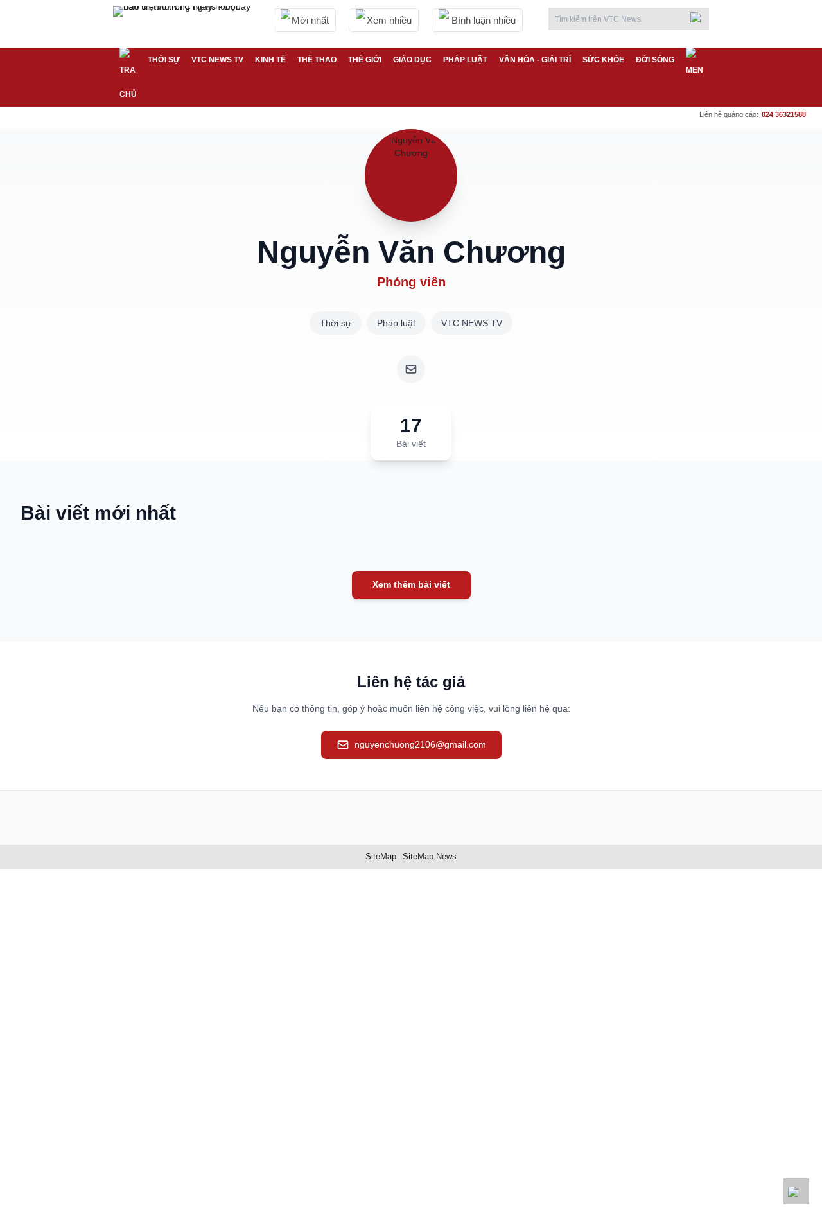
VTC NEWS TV (217, 59)
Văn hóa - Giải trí (535, 59)
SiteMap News (430, 856)
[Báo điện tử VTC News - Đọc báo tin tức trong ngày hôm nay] (183, 24)
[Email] (411, 369)
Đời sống (655, 59)
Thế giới (364, 59)
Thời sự (164, 59)
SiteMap (380, 856)
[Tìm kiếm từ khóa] (699, 17)
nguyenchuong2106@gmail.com (420, 744)
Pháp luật (465, 59)
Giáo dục (412, 59)
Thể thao (317, 59)
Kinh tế (270, 59)
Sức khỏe (603, 59)
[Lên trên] (796, 1191)
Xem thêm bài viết (411, 584)
